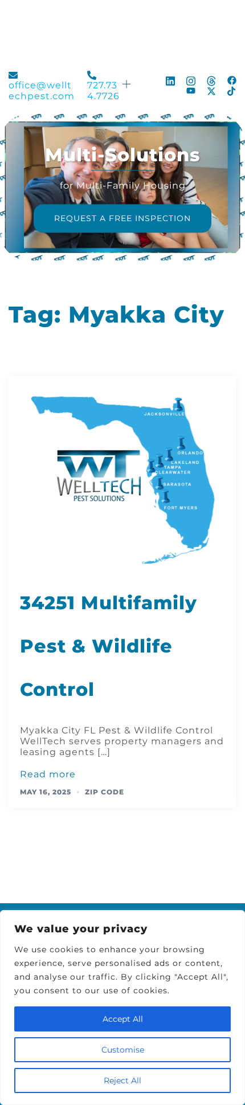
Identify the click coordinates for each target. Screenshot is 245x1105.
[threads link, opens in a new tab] (211, 79)
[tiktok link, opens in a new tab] (231, 90)
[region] (122, 1007)
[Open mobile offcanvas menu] (127, 85)
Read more (48, 774)
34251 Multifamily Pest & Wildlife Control (108, 646)
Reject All (122, 1080)
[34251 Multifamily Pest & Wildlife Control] (122, 476)
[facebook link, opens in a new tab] (231, 79)
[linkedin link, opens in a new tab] (170, 79)
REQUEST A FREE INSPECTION (122, 218)
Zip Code (104, 792)
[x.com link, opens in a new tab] (211, 90)
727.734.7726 (103, 90)
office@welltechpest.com (42, 90)
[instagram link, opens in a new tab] (190, 79)
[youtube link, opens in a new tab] (190, 90)
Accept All (123, 1019)
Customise (122, 1050)
